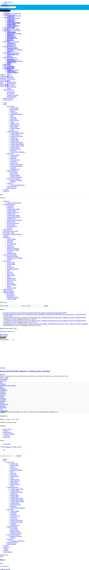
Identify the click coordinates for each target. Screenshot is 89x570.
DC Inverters (10, 93)
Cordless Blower (11, 24)
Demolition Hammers (13, 72)
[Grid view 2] (1, 338)
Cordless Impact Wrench (13, 30)
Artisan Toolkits (11, 43)
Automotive (10, 45)
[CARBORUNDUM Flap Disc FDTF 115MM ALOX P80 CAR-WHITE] (22, 317)
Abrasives (6, 12)
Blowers (9, 69)
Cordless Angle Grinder (13, 18)
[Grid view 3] (3, 338)
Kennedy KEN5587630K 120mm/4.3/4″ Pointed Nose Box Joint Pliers (25, 371)
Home (2, 328)
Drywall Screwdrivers (13, 223)
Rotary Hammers (11, 86)
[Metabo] (3, 388)
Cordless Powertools (12, 131)
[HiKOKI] (3, 399)
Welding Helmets (11, 96)
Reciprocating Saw (12, 38)
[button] (4, 379)
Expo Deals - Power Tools (10, 231)
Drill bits (9, 62)
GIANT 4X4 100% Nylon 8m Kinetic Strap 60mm (47, 313)
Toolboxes (10, 56)
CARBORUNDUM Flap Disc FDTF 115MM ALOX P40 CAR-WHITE (67, 324)
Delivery (5, 431)
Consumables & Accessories (15, 49)
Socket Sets (10, 49)
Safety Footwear (8, 65)
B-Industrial (8, 447)
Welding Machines (12, 171)
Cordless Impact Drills (13, 28)
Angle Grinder (11, 66)
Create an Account (5, 569)
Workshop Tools (14, 169)
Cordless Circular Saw (13, 25)
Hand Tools (6, 30)
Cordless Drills (11, 27)
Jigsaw (9, 80)
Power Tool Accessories (13, 178)
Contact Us (6, 435)
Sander (9, 88)
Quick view (3, 381)
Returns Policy (7, 432)
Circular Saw (10, 71)
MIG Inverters (11, 92)
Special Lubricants (12, 186)
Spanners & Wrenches (13, 42)
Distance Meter (11, 35)
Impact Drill (10, 77)
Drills (8, 74)
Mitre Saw (10, 281)
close (1, 194)
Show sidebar (3, 334)
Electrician (10, 46)
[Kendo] (2, 395)
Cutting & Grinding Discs (14, 13)
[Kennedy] (3, 393)
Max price (25, 306)
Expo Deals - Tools (8, 232)
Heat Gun (9, 75)
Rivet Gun (10, 40)
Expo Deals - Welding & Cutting (12, 234)
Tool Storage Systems (13, 54)
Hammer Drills (11, 36)
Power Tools (10, 106)
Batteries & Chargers (12, 59)
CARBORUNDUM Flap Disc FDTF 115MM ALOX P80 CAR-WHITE (61, 317)
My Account (6, 444)
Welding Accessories (12, 70)
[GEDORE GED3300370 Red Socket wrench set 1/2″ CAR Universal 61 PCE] (24, 314)
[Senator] (3, 384)
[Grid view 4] (5, 338)
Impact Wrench (11, 79)
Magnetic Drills (11, 82)
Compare (6, 550)
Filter (46, 306)
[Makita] (2, 392)
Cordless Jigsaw (11, 32)
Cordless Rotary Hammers (14, 33)
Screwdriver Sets (11, 48)
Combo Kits (10, 19)
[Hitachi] (2, 398)
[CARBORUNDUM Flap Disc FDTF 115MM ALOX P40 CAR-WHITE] (25, 324)
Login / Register (7, 552)
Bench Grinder (11, 68)
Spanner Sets (10, 51)
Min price (2, 306)
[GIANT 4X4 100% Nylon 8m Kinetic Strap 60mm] (18, 313)
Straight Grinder (11, 288)
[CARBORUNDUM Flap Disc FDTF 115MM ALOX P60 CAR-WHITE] (22, 320)
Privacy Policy (7, 429)
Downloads (6, 437)
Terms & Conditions (9, 434)
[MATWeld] (3, 390)
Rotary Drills (10, 85)
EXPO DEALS (7, 229)
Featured (5, 236)
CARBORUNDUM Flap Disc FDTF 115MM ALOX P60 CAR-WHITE (61, 320)
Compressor (10, 21)
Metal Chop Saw (11, 83)
